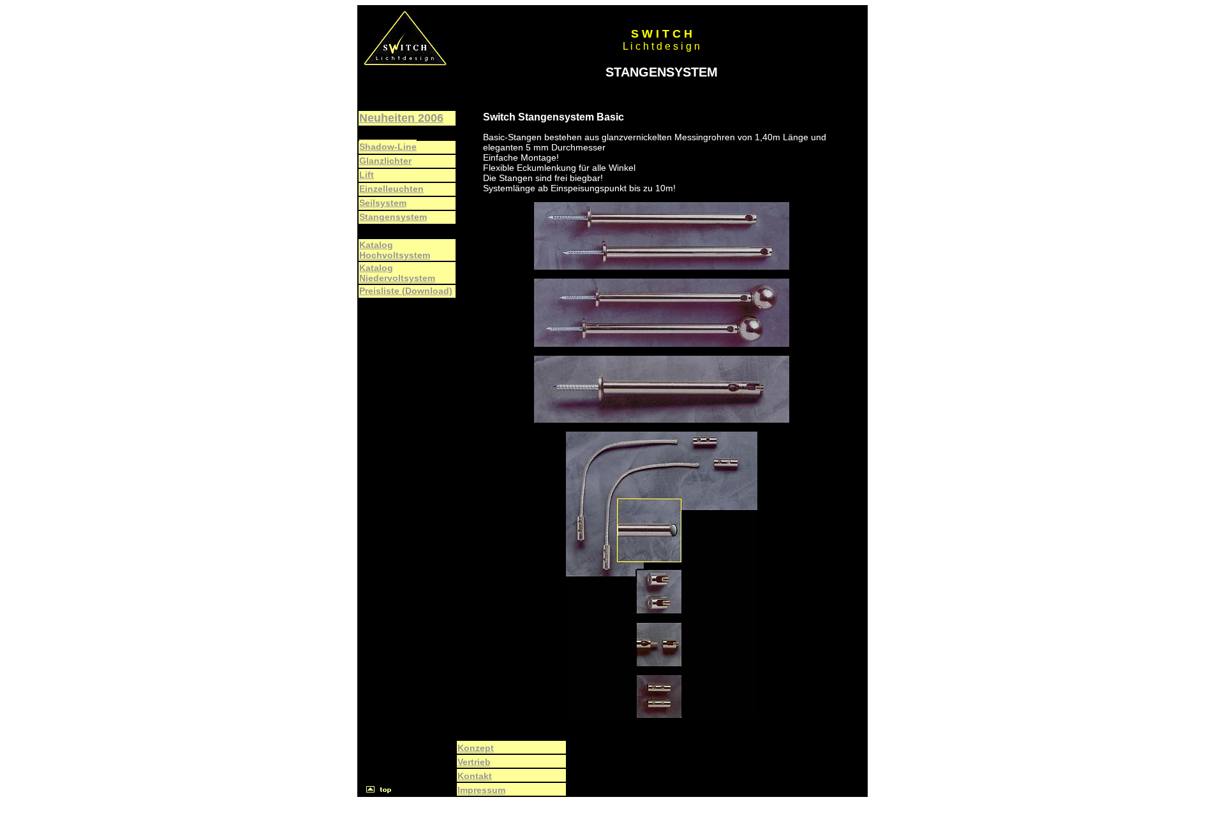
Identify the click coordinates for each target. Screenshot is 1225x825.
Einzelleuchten (391, 189)
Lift (366, 175)
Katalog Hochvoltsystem (394, 250)
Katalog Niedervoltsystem (397, 273)
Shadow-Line (388, 147)
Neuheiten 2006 (401, 118)
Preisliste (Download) (405, 291)
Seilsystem (382, 203)
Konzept (475, 748)
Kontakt (474, 776)
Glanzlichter (385, 161)
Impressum (481, 790)
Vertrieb (474, 762)
